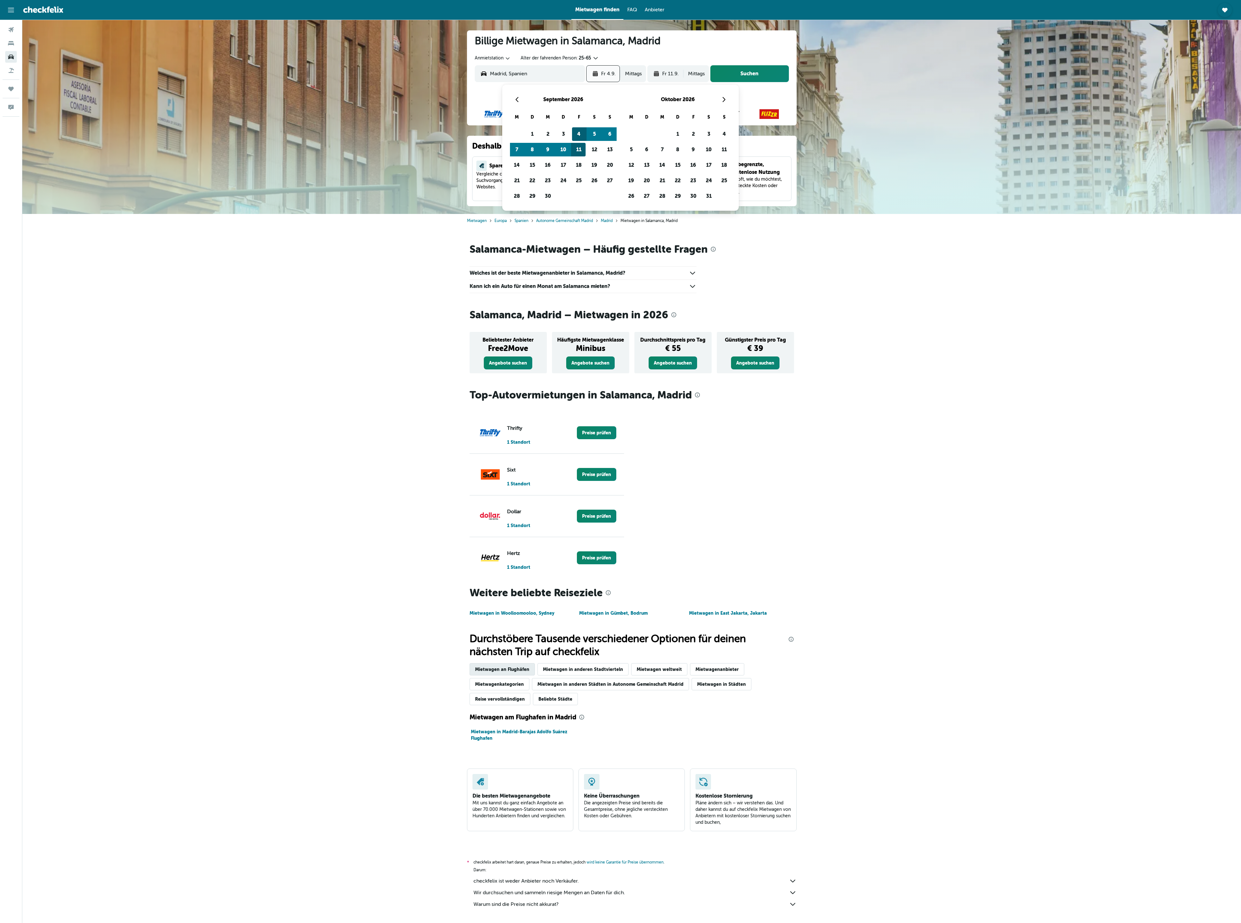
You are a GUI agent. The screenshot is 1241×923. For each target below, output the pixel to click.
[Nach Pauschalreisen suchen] (11, 70)
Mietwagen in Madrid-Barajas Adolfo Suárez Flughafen (519, 735)
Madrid (607, 220)
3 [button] (563, 134)
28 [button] (517, 196)
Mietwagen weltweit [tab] (659, 669)
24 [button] (563, 180)
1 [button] (532, 134)
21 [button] (517, 180)
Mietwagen (477, 220)
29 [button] (532, 196)
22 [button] (532, 180)
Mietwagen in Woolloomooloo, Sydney (512, 613)
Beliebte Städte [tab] (555, 699)
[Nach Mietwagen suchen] (11, 56)
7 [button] (516, 149)
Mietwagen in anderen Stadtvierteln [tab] (583, 669)
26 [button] (594, 180)
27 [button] (610, 180)
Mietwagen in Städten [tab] (721, 684)
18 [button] (579, 165)
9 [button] (547, 149)
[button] (11, 10)
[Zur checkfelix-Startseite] (43, 9)
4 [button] (578, 134)
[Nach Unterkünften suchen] (11, 43)
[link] (508, 362)
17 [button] (563, 165)
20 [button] (610, 165)
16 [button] (548, 165)
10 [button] (563, 149)
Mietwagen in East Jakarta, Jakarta (728, 613)
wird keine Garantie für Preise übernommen (625, 862)
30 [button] (548, 196)
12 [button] (594, 149)
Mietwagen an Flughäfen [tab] (502, 669)
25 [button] (579, 180)
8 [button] (532, 149)
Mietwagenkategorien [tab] (499, 684)
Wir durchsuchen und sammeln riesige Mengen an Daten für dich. (549, 893)
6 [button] (609, 134)
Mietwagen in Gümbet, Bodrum (613, 613)
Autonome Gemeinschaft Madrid (564, 220)
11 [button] (578, 149)
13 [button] (610, 149)
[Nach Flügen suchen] (11, 29)
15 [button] (532, 165)
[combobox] (493, 58)
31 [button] (709, 196)
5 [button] (594, 134)
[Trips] (11, 88)
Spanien (521, 220)
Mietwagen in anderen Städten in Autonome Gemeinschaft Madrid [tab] (610, 684)
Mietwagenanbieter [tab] (717, 669)
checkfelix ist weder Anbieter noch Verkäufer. (526, 881)
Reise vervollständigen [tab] (500, 699)
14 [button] (517, 165)
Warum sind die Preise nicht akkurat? (515, 904)
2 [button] (547, 134)
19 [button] (594, 165)
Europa (500, 220)
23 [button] (548, 180)
